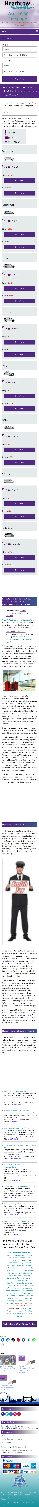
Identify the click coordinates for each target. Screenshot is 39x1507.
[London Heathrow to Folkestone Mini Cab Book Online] (8, 1360)
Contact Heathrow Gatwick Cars (12, 1426)
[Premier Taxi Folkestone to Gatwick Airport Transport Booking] (27, 1360)
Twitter (7, 1414)
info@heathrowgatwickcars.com (12, 1436)
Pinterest (19, 1414)
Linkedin (11, 1414)
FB (3, 1414)
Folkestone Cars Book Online (19, 1324)
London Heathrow (14, 961)
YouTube (15, 1414)
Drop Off (6, 61)
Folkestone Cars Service (15, 632)
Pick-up (6, 45)
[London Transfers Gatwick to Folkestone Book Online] (8, 1380)
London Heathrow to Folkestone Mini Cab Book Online (7, 1368)
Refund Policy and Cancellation (13, 1428)
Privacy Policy (33, 1428)
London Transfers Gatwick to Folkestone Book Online (8, 1388)
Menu (3, 31)
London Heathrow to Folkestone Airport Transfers (19, 613)
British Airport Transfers (19, 834)
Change (5, 112)
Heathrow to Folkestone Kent (18, 1015)
